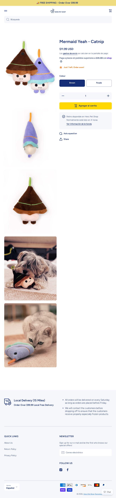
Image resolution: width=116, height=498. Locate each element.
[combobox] (58, 19)
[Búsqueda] (6, 19)
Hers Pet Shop (88, 494)
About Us (8, 443)
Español (10, 488)
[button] (110, 10)
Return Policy (10, 449)
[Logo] (58, 11)
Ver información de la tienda (79, 124)
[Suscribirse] (108, 452)
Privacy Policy (10, 455)
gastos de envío (70, 53)
